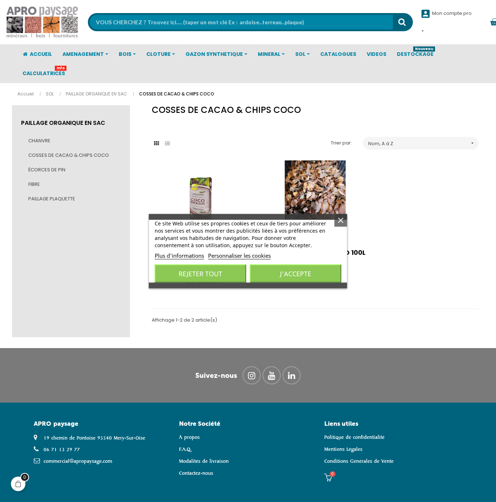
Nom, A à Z (421, 143)
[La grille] (156, 143)
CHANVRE (39, 140)
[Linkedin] (291, 375)
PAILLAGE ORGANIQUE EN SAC (63, 123)
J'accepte (295, 273)
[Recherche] (402, 22)
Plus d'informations (179, 255)
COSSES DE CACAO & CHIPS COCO (68, 155)
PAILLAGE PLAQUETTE (51, 198)
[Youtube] (272, 375)
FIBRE (34, 184)
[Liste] (167, 143)
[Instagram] (252, 375)
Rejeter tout (200, 273)
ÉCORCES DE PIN (46, 169)
